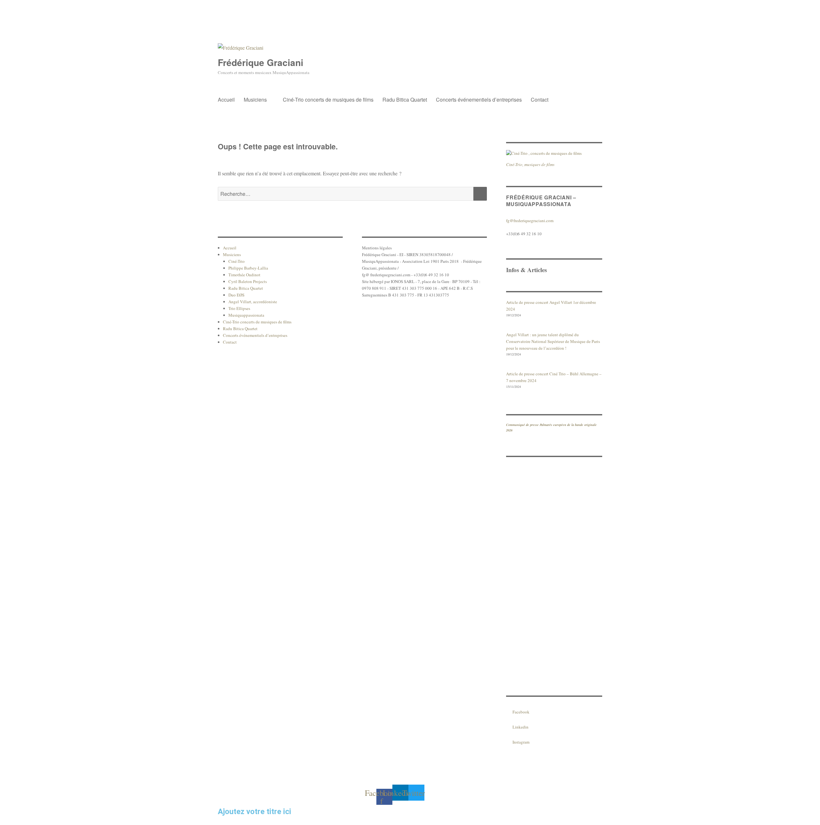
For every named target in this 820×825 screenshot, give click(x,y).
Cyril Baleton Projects (247, 281)
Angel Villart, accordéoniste (252, 301)
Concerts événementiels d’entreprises (479, 99)
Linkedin (520, 727)
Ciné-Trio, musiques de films (530, 164)
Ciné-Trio (236, 261)
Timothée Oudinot (244, 275)
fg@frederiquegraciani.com (530, 220)
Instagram (520, 742)
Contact (539, 99)
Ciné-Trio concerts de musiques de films (328, 99)
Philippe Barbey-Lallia (248, 268)
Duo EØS (236, 295)
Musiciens (255, 99)
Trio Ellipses (239, 308)
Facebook (520, 712)
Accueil (226, 99)
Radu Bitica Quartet (404, 99)
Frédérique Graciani (260, 62)
